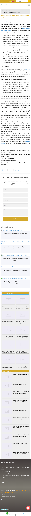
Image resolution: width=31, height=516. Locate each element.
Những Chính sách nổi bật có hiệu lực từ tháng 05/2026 (21, 401)
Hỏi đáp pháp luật (9, 10)
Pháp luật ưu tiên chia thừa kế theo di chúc (15, 233)
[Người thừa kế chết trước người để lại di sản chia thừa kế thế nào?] (15, 243)
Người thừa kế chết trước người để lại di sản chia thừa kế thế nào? (15, 248)
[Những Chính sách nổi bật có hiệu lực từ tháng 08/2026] (7, 377)
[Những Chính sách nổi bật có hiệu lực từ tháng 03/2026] (7, 420)
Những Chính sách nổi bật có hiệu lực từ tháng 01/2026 (21, 453)
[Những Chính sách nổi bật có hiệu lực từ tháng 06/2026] (7, 394)
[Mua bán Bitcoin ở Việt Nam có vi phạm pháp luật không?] (22, 344)
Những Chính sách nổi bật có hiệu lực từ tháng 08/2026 (21, 375)
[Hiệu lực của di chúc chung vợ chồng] (22, 315)
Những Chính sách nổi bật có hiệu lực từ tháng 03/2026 (21, 418)
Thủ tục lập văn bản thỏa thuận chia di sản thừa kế (15, 283)
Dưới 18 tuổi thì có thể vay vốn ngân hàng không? (7, 367)
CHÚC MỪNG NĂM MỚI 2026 (20, 443)
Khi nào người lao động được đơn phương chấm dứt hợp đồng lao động (22, 308)
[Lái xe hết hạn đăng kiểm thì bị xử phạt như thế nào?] (22, 359)
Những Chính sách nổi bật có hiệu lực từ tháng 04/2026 (21, 409)
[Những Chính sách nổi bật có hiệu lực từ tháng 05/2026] (7, 403)
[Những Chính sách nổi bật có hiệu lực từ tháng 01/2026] (7, 455)
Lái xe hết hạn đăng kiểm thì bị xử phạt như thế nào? (22, 367)
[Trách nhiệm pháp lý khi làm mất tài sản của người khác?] (8, 344)
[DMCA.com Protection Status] (5, 509)
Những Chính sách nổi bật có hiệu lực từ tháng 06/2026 (21, 392)
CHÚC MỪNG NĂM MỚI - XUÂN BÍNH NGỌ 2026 (21, 427)
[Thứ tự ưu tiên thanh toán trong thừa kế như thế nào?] (15, 255)
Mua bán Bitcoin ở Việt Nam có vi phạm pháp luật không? (21, 353)
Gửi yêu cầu (15, 219)
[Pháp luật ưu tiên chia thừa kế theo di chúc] (15, 230)
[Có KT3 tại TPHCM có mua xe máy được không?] (8, 330)
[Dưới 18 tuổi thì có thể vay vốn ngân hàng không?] (8, 359)
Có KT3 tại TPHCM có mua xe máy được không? (7, 338)
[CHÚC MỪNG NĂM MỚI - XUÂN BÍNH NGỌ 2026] (7, 429)
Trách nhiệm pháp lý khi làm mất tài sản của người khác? (8, 353)
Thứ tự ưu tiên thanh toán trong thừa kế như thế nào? (15, 259)
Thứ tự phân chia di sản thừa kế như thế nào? (15, 270)
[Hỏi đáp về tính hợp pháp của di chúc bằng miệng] (22, 330)
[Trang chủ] (15, 5)
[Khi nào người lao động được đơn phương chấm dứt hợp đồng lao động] (22, 300)
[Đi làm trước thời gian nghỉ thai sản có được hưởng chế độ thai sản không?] (8, 300)
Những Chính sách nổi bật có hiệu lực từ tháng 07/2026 (21, 384)
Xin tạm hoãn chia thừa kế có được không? (12, 12)
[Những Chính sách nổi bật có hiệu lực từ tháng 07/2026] (7, 385)
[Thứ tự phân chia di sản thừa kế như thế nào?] (15, 267)
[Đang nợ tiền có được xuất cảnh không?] (8, 315)
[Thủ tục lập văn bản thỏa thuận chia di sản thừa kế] (15, 279)
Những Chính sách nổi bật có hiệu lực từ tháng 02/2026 (21, 435)
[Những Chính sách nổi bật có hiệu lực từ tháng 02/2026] (7, 437)
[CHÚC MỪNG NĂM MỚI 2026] (7, 446)
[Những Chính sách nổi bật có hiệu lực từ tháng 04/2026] (7, 411)
